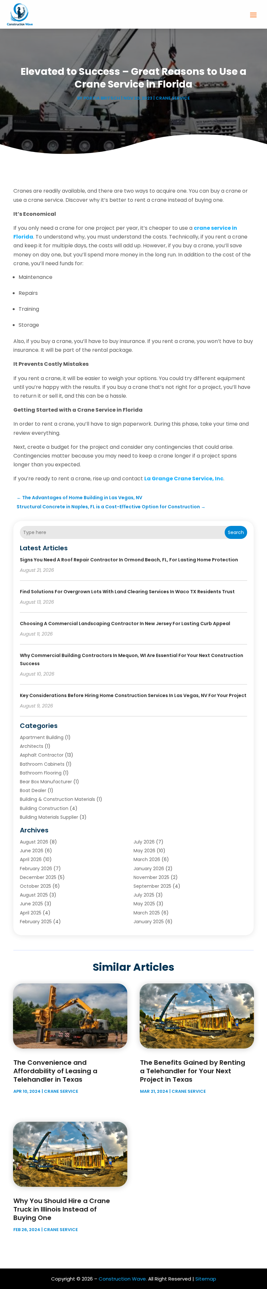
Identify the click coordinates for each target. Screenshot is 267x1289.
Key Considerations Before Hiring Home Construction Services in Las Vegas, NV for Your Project (133, 695)
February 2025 (36, 921)
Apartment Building (41, 737)
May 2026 (144, 850)
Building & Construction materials (57, 799)
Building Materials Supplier (49, 817)
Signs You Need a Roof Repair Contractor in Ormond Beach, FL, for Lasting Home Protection (129, 559)
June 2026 (31, 850)
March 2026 (147, 859)
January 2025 (149, 921)
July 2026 (144, 842)
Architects (31, 746)
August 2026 (34, 842)
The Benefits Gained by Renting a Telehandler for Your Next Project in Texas (192, 1071)
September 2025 (152, 886)
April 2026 (31, 859)
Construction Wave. (123, 1278)
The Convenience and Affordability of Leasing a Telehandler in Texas (55, 1071)
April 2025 (30, 913)
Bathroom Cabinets (42, 764)
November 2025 (151, 877)
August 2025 (34, 895)
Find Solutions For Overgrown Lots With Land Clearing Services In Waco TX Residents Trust (127, 591)
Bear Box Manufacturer (46, 781)
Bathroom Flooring (41, 773)
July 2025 (144, 895)
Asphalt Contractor (41, 755)
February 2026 (36, 868)
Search (236, 532)
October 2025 (35, 886)
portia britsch (101, 98)
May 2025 (144, 903)
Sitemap (205, 1278)
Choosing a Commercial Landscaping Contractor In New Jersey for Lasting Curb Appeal (125, 623)
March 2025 (147, 913)
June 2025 (31, 903)
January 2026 (149, 868)
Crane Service (173, 98)
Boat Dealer (33, 790)
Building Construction (44, 808)
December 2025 (38, 877)
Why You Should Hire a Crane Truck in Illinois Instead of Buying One (61, 1209)
